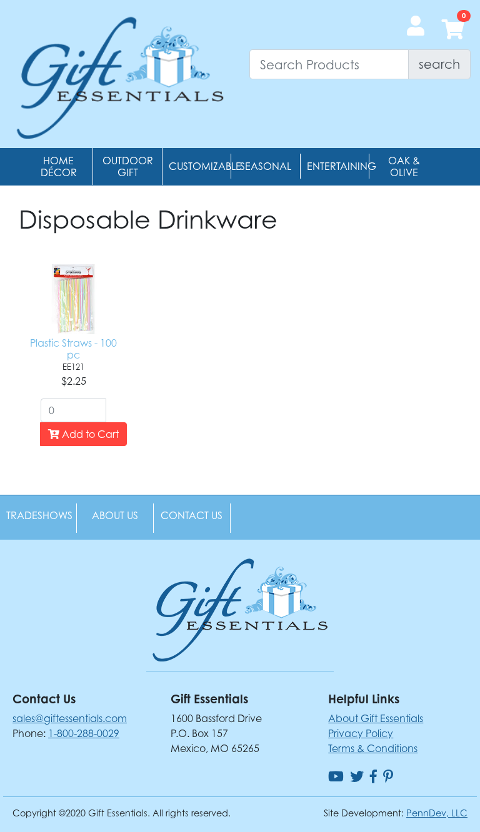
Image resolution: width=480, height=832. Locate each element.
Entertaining (341, 166)
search (439, 64)
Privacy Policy (360, 733)
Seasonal (265, 166)
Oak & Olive (404, 166)
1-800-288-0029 (83, 733)
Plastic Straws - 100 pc (73, 349)
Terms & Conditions (373, 748)
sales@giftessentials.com (69, 718)
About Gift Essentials (375, 718)
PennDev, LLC (437, 813)
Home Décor (59, 166)
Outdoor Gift (127, 166)
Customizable (205, 166)
